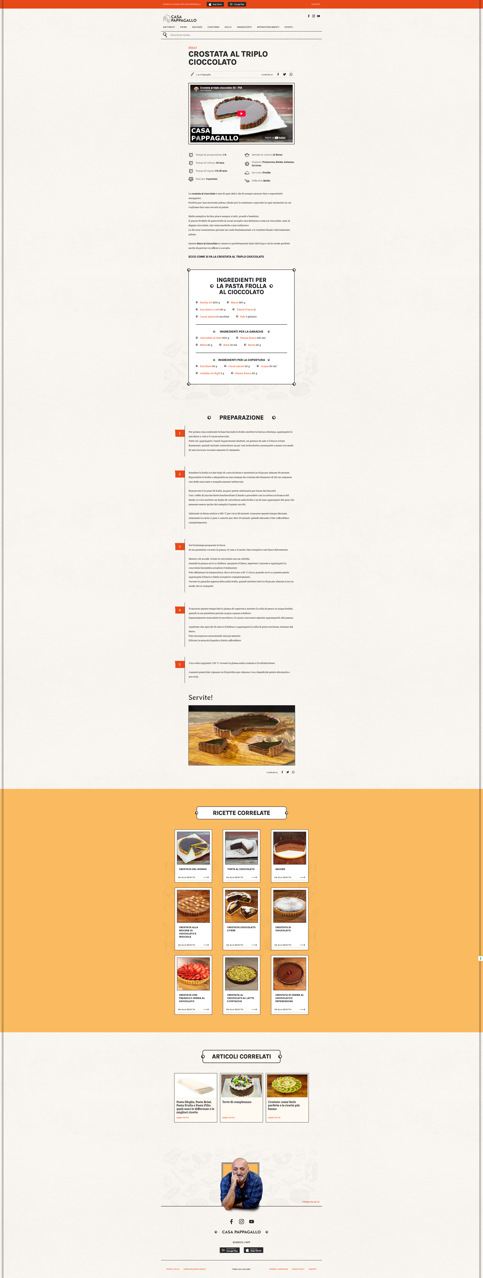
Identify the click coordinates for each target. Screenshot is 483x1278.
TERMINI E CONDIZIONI (278, 1269)
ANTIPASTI (169, 27)
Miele (203, 345)
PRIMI (183, 27)
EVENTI (289, 27)
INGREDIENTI (244, 27)
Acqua (265, 366)
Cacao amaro (208, 316)
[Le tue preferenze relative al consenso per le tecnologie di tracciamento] (480, 958)
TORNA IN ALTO (310, 1202)
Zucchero (206, 366)
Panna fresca (248, 338)
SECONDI (197, 27)
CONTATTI (316, 4)
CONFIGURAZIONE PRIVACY (195, 1269)
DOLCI (228, 27)
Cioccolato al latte (211, 338)
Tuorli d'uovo (245, 309)
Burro (234, 302)
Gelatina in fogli (210, 373)
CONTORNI (214, 27)
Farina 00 (206, 302)
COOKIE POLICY (298, 1269)
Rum (226, 345)
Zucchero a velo (210, 309)
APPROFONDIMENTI (268, 27)
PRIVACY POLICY (172, 1269)
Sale (242, 316)
